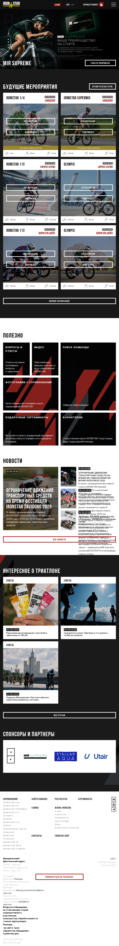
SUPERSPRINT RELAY (14, 829)
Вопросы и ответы (67, 828)
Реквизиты (62, 818)
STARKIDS (8, 839)
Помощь (18, 878)
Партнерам (62, 821)
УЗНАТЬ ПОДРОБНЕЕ (100, 63)
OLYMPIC (8, 816)
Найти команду (39, 799)
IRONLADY (9, 832)
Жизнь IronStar (63, 807)
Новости (60, 815)
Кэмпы (35, 807)
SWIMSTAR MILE (12, 846)
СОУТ (113, 858)
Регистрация (30, 121)
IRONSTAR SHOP (62, 835)
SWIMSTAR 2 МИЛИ (14, 849)
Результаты (61, 799)
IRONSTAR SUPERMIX (15, 809)
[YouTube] (114, 804)
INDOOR (7, 819)
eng (68, 4)
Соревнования (10, 799)
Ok (79, 877)
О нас (58, 811)
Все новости (59, 539)
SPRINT (7, 826)
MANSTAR (8, 836)
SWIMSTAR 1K (10, 842)
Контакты (37, 835)
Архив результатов (102, 86)
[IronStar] (11, 5)
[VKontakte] (114, 799)
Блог (58, 825)
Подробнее (30, 132)
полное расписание (59, 301)
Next (8, 25)
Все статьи (59, 715)
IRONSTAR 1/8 (11, 822)
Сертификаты (85, 799)
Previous (8, 18)
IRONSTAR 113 (11, 806)
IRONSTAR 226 (11, 803)
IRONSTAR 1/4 (11, 813)
